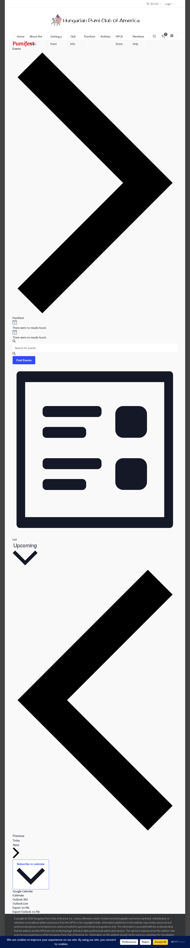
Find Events (24, 360)
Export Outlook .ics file (26, 911)
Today (16, 840)
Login (168, 3)
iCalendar (18, 895)
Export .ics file (21, 907)
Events (17, 49)
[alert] (95, 325)
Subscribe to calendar (31, 864)
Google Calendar (23, 891)
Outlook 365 (20, 899)
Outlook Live (20, 903)
